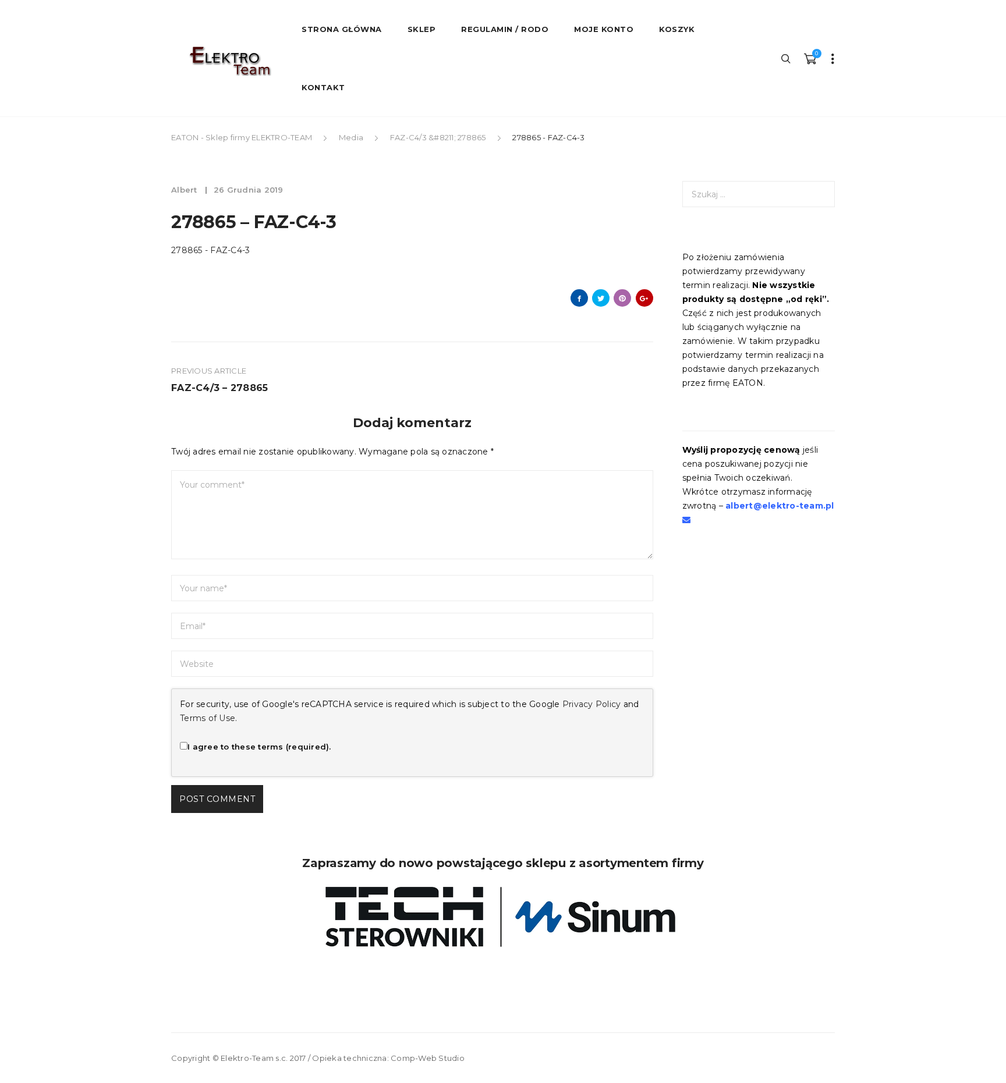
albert (185, 189)
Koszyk (677, 29)
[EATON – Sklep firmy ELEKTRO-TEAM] (229, 61)
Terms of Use (207, 718)
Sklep (422, 29)
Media (351, 137)
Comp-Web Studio (428, 1058)
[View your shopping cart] (809, 58)
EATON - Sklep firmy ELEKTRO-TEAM (242, 137)
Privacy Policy (591, 704)
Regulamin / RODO (504, 29)
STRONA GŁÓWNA (342, 29)
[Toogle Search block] (786, 58)
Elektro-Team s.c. (254, 1058)
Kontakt (323, 87)
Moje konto (603, 29)
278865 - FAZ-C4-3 (210, 250)
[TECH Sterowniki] (503, 917)
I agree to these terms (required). (259, 746)
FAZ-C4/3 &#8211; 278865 (438, 137)
